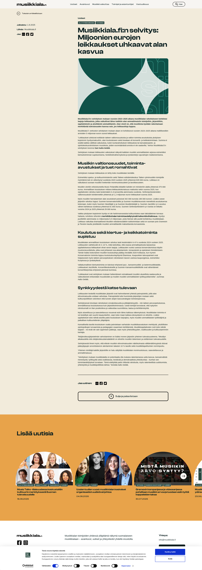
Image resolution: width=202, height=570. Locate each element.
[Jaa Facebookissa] (27, 34)
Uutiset (73, 4)
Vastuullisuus (142, 4)
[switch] (77, 565)
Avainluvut (85, 4)
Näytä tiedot (126, 566)
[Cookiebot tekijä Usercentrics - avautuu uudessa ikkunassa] (28, 565)
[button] (183, 476)
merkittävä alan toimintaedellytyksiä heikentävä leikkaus (129, 216)
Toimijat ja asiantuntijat (123, 4)
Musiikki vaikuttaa (100, 4)
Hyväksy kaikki (170, 552)
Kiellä (170, 559)
